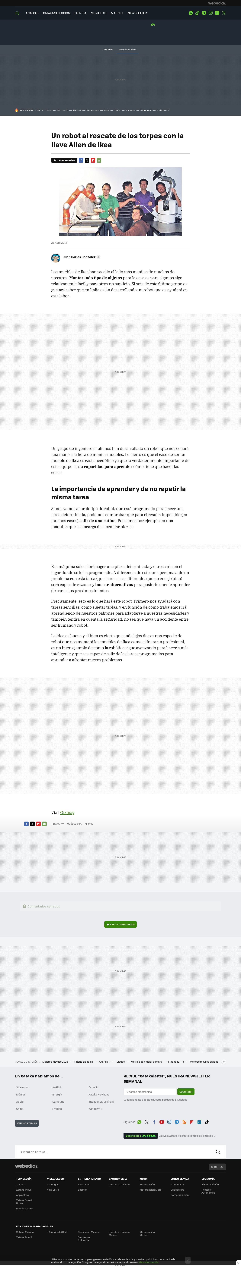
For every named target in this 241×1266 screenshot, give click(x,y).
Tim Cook (62, 110)
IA (169, 110)
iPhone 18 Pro (176, 1061)
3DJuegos (53, 1184)
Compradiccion (180, 1195)
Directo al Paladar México (119, 1233)
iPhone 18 (146, 110)
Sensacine (84, 1184)
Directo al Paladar (119, 1184)
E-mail (99, 160)
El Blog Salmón (210, 1184)
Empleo (57, 1109)
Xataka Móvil (23, 1189)
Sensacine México (89, 1232)
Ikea (90, 823)
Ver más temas (27, 1123)
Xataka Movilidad (99, 1094)
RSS (184, 1121)
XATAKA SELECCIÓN (56, 13)
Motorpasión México (147, 1233)
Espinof (82, 1189)
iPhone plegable (84, 1061)
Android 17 (105, 1061)
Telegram (204, 13)
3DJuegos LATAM (57, 1232)
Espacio (93, 1087)
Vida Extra (53, 1189)
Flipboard (93, 160)
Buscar (218, 1151)
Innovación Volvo (127, 49)
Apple (20, 1101)
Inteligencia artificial (101, 1101)
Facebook (81, 160)
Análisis (57, 1087)
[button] (81, 257)
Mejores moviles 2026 (55, 1061)
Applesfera (22, 1195)
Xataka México (25, 1232)
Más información (149, 1262)
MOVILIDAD (98, 13)
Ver (122, 924)
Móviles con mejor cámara (147, 1061)
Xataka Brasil (24, 1237)
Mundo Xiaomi (24, 1208)
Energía (57, 1094)
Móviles (21, 1094)
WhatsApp (190, 13)
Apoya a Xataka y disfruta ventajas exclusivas (186, 1135)
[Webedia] (217, 3)
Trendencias (178, 1184)
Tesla (117, 110)
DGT (106, 110)
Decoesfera (177, 1189)
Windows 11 (95, 1109)
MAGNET (117, 13)
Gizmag (67, 812)
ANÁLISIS (32, 13)
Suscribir (185, 1091)
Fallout (77, 110)
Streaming (22, 1087)
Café (159, 110)
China (48, 110)
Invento (130, 110)
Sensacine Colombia (84, 1238)
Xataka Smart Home (24, 1201)
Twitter (223, 13)
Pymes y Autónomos (208, 1191)
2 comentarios (66, 160)
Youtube (217, 13)
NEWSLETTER (137, 13)
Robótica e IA (74, 823)
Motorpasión (147, 1184)
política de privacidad (174, 1099)
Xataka (20, 1184)
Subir (214, 1167)
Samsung (58, 1101)
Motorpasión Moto (151, 1189)
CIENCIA (80, 13)
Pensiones (92, 110)
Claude (121, 1061)
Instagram (210, 13)
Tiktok (197, 13)
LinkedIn (199, 1121)
